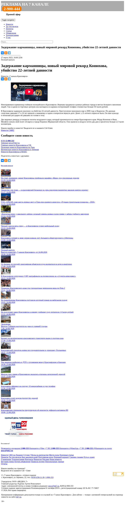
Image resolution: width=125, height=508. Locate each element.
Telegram (4, 143)
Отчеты (4, 464)
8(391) (7, 141)
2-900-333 (49, 477)
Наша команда (56, 459)
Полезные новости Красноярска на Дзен (18, 147)
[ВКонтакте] (2, 52)
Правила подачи (38, 462)
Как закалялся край (30, 457)
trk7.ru (18, 497)
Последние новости (7, 165)
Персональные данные (54, 462)
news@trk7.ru (14, 143)
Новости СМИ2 (7, 130)
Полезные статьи (67, 455)
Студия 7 (27, 455)
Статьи (9, 31)
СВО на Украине (16, 455)
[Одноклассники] (5, 52)
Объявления (11, 33)
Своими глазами (76, 457)
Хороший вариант (61, 457)
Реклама (45, 459)
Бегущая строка (7, 462)
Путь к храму (89, 457)
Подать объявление (22, 462)
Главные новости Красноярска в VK (16, 145)
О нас (8, 37)
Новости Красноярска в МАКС (14, 152)
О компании (6, 459)
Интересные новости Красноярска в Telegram (20, 149)
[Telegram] (9, 52)
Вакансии (38, 459)
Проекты (9, 29)
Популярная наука (45, 457)
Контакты (29, 459)
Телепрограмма (12, 35)
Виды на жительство (40, 455)
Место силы (54, 455)
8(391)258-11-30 (37, 477)
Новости (9, 24)
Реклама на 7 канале (25, 4)
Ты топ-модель (12, 26)
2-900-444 (12, 9)
